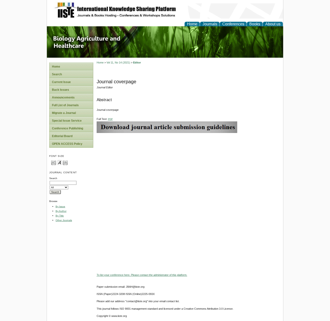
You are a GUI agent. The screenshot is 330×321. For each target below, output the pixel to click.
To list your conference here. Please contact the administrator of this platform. (142, 274)
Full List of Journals (65, 105)
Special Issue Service (67, 120)
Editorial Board (62, 136)
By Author (61, 211)
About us (272, 24)
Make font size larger (65, 162)
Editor (137, 62)
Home (192, 24)
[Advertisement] (189, 167)
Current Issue (61, 82)
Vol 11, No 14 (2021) (118, 62)
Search (57, 74)
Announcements (63, 97)
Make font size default (59, 162)
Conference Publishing (67, 128)
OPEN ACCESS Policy (67, 144)
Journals (209, 24)
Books (254, 24)
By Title (60, 215)
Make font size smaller (53, 162)
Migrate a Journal (64, 113)
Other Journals (64, 220)
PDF (110, 119)
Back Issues (60, 89)
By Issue (60, 206)
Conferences (233, 24)
